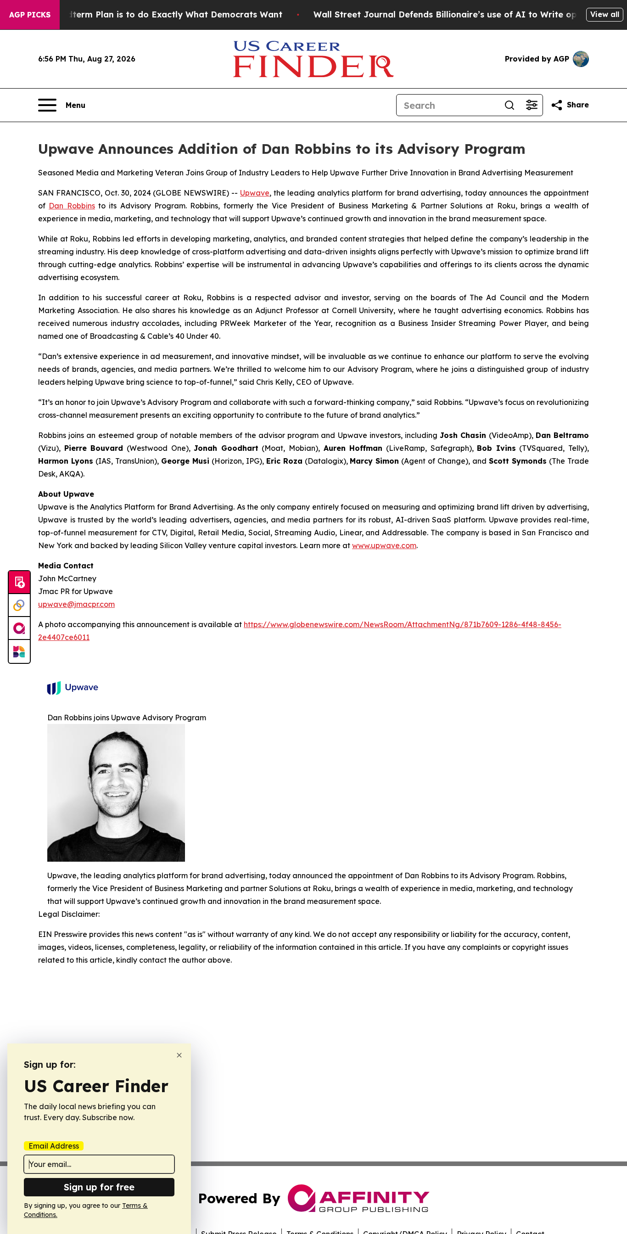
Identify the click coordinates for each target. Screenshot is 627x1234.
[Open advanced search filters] (532, 105)
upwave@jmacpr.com (76, 604)
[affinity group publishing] (19, 628)
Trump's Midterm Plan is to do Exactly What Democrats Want (152, 14)
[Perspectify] (19, 605)
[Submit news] (19, 582)
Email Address (53, 1145)
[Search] (509, 105)
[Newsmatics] (19, 651)
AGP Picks (29, 14)
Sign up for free (99, 1187)
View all (604, 14)
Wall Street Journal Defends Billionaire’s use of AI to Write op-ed (452, 14)
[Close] (179, 1055)
